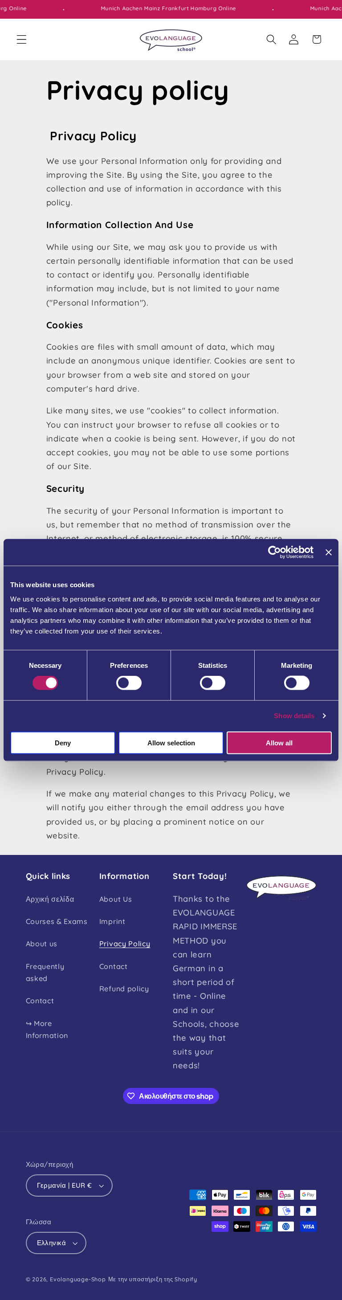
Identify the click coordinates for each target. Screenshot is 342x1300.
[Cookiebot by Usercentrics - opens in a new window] (275, 552)
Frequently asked (45, 972)
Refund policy (124, 988)
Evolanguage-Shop (78, 1279)
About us (42, 943)
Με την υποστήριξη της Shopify (152, 1279)
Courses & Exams (57, 921)
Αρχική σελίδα (50, 899)
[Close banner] (329, 552)
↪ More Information (47, 1029)
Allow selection (171, 742)
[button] (21, 39)
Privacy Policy (125, 943)
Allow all (279, 742)
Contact (40, 1000)
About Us (115, 899)
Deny (63, 742)
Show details (294, 715)
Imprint (112, 921)
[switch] (129, 683)
